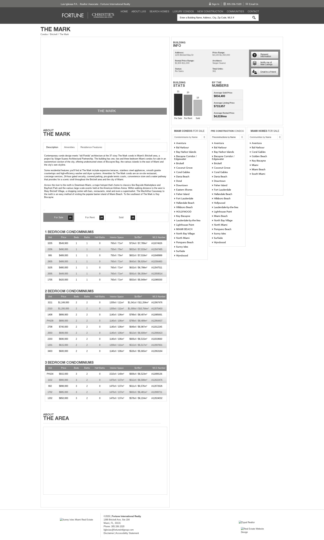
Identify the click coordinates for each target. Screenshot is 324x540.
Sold (126, 217)
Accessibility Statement (127, 533)
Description (52, 147)
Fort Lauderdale (184, 198)
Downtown (182, 185)
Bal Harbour (182, 147)
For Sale (63, 217)
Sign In (215, 4)
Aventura (181, 143)
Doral (179, 181)
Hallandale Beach (185, 202)
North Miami (183, 238)
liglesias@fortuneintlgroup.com (119, 530)
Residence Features (91, 147)
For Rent (94, 217)
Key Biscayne (183, 216)
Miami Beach (221, 216)
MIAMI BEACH (184, 229)
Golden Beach (259, 156)
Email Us (253, 4)
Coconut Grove (184, 167)
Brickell (54, 34)
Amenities (69, 147)
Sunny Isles (182, 246)
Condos (44, 34)
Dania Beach (182, 176)
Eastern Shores (184, 189)
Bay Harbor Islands (186, 152)
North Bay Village (185, 233)
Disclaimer (109, 533)
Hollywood (219, 202)
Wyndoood (182, 255)
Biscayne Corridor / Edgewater (185, 157)
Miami (255, 165)
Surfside (180, 251)
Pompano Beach (185, 242)
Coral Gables (183, 172)
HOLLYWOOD (183, 211)
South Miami (258, 173)
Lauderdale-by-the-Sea (188, 220)
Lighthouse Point (185, 224)
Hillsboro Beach (184, 207)
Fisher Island (183, 194)
